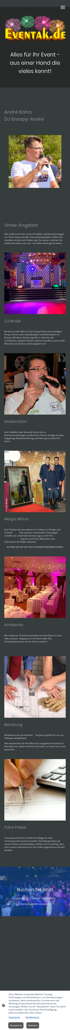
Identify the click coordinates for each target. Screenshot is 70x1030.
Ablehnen (33, 1025)
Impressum (14, 1017)
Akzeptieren (16, 1025)
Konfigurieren (32, 1017)
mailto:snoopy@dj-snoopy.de (35, 903)
